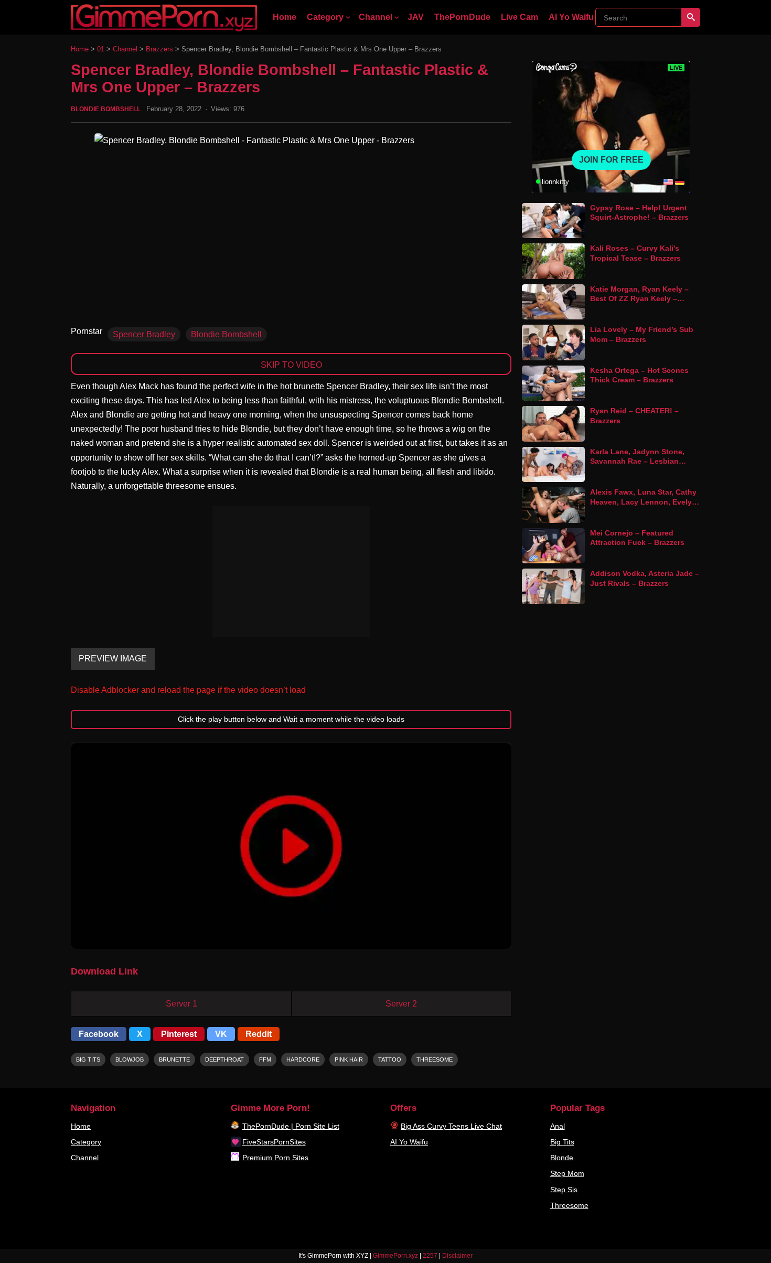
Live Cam (519, 17)
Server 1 (181, 1003)
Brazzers (159, 49)
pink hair (349, 1059)
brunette (174, 1059)
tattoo (389, 1059)
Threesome (569, 1205)
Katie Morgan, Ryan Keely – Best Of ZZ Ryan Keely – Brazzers (639, 299)
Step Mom (567, 1173)
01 (100, 49)
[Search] (690, 17)
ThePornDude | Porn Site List (290, 1126)
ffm (265, 1059)
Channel (375, 17)
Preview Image (113, 658)
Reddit (258, 1034)
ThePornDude (462, 17)
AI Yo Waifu (571, 17)
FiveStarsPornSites (274, 1142)
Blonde (561, 1157)
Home (284, 17)
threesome (434, 1059)
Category (325, 17)
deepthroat (224, 1059)
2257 (430, 1255)
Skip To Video (291, 364)
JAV (416, 17)
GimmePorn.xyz (395, 1255)
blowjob (129, 1059)
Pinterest (179, 1034)
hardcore (302, 1059)
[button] (291, 846)
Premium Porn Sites (275, 1157)
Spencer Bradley (144, 334)
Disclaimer (457, 1255)
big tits (88, 1059)
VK (221, 1034)
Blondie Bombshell (106, 109)
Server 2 (401, 1003)
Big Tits (562, 1142)
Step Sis (563, 1189)
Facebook (99, 1034)
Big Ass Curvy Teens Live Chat (451, 1126)
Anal (557, 1126)
